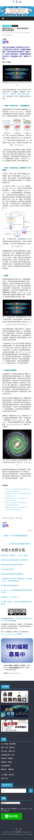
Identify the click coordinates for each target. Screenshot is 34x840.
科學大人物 (4, 778)
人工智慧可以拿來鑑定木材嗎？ (20, 544)
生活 (13, 751)
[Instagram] (7, 42)
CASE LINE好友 (12, 808)
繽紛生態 (4, 769)
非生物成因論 (8, 35)
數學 (10, 751)
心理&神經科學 (5, 765)
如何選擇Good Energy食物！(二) (10, 597)
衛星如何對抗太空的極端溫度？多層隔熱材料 (14, 560)
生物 (13, 755)
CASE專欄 (4, 775)
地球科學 (3, 762)
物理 (2, 747)
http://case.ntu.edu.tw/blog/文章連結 (11, 634)
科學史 (10, 762)
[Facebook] (4, 42)
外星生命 (26, 32)
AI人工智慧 (4, 744)
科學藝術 (10, 758)
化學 (6, 747)
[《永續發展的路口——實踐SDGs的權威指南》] (14, 692)
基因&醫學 (12, 744)
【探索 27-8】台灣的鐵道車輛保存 (14, 536)
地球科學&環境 (7, 26)
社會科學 (4, 758)
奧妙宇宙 (15, 26)
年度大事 (11, 775)
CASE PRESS (18, 32)
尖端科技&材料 (5, 755)
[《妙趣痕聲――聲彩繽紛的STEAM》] (14, 706)
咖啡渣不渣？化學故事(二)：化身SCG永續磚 (14, 555)
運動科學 (11, 769)
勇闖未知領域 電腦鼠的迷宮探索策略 (12, 574)
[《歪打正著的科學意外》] (14, 721)
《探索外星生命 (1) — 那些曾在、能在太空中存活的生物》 (16, 94)
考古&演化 (4, 751)
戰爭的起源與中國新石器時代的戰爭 (12, 564)
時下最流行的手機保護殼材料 (10, 585)
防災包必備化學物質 (7, 569)
